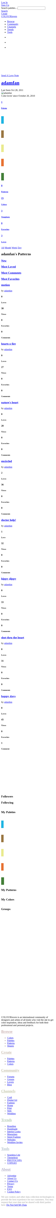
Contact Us (12, 1181)
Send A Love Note (10, 75)
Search (4, 11)
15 (2, 198)
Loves (3, 242)
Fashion (11, 1103)
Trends (10, 29)
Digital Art (12, 1100)
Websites (11, 1139)
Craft (9, 1097)
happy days (8, 696)
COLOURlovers (9, 16)
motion (5, 284)
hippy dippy (8, 578)
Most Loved (8, 266)
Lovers (10, 1082)
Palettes (10, 1040)
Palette (4, 108)
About (6, 1169)
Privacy (10, 1183)
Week (14, 247)
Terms (10, 1186)
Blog (9, 1084)
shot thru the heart (12, 637)
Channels (11, 27)
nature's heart (9, 402)
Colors (4, 204)
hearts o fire (8, 343)
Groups (10, 1079)
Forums (10, 1076)
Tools (9, 32)
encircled (6, 461)
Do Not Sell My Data (16, 1205)
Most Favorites (10, 278)
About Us (11, 1178)
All (2, 247)
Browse (10, 21)
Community (12, 24)
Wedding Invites (15, 1142)
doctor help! (8, 520)
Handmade (12, 1129)
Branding (11, 1126)
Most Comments (11, 272)
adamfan (10, 82)
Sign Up (5, 5)
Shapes (10, 1046)
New (4, 260)
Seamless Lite (13, 1155)
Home (10, 1105)
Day (20, 247)
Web (9, 1111)
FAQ (9, 1189)
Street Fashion (14, 1137)
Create (4, 13)
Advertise (11, 1175)
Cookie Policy (14, 1192)
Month (8, 247)
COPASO (12, 1163)
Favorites (5, 229)
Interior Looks (14, 1131)
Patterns (4, 192)
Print (9, 1108)
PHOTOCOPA (14, 1160)
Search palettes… (9, 8)
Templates (5, 217)
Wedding (11, 1113)
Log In (4, 2)
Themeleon (12, 1157)
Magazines (12, 1134)
